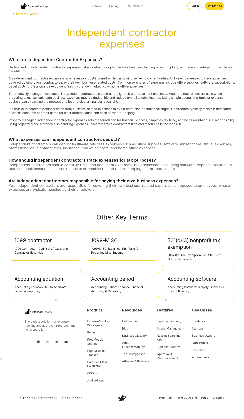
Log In (195, 6)
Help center (130, 321)
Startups (197, 328)
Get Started (214, 6)
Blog (125, 328)
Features (96, 6)
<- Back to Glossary (26, 14)
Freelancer (199, 321)
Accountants (200, 357)
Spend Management (170, 328)
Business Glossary (134, 335)
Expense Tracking (169, 321)
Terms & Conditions (186, 397)
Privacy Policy (165, 397)
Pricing (113, 6)
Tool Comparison (133, 354)
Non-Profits (200, 343)
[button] (134, 6)
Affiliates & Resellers (135, 361)
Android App (95, 380)
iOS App (92, 373)
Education (198, 350)
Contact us (218, 397)
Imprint (204, 397)
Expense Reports (168, 347)
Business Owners (203, 335)
